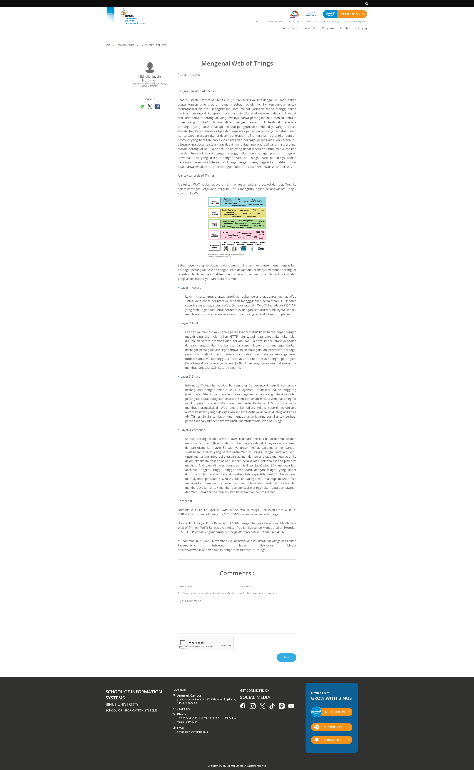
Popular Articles (189, 74)
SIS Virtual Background (356, 21)
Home (259, 21)
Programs (328, 28)
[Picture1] (237, 227)
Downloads (311, 21)
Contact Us (294, 21)
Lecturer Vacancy (330, 21)
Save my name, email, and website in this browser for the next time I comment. (229, 593)
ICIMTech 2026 (275, 21)
